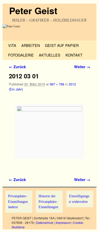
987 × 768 (57, 84)
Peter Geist (33, 10)
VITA (12, 45)
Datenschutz (44, 222)
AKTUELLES (49, 55)
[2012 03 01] (49, 131)
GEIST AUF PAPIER (62, 45)
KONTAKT (73, 55)
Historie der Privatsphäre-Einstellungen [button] (48, 201)
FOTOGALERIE (21, 55)
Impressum (63, 222)
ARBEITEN (30, 45)
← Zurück (17, 66)
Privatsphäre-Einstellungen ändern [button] (18, 201)
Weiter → (82, 66)
